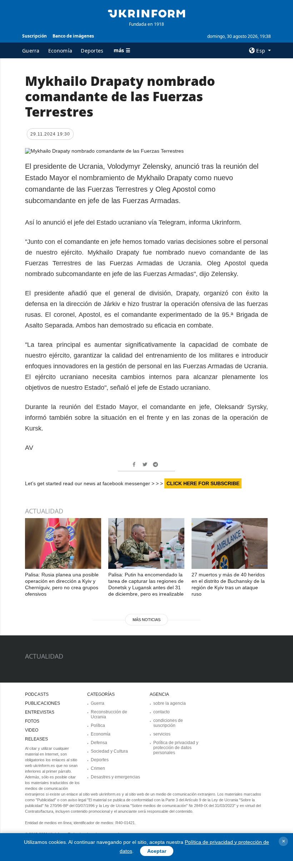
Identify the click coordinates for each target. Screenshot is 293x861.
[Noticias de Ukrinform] (146, 13)
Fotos (32, 721)
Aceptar (156, 851)
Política (98, 725)
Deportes (92, 50)
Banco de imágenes (73, 36)
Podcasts (37, 694)
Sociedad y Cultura (109, 751)
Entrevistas (39, 712)
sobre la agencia (169, 703)
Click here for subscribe (203, 483)
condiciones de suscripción (168, 723)
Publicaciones (42, 703)
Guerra (31, 50)
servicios (161, 734)
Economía (60, 50)
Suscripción (34, 36)
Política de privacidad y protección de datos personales (175, 747)
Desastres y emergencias (115, 776)
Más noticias (146, 620)
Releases (36, 739)
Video (31, 730)
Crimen (98, 768)
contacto (161, 711)
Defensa (99, 742)
